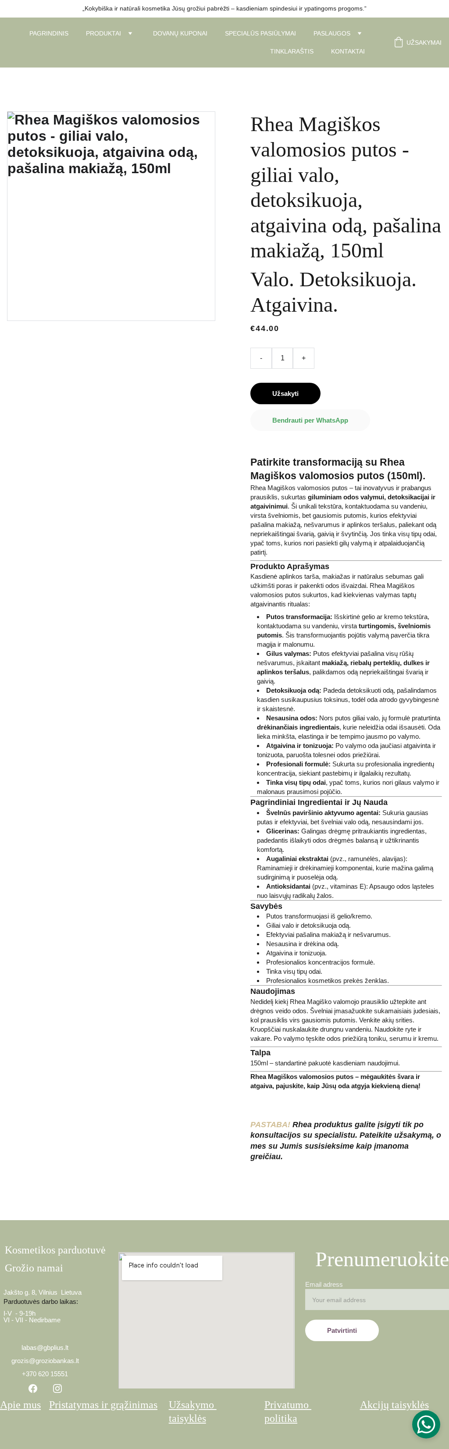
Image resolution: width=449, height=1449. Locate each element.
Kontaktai (348, 51)
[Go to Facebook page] (33, 1388)
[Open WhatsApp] (426, 1424)
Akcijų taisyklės (394, 1404)
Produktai (103, 33)
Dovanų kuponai (180, 33)
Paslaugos (332, 33)
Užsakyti (285, 393)
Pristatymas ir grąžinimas (103, 1404)
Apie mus (20, 1404)
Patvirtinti (342, 1330)
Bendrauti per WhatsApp (310, 420)
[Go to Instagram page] (57, 1388)
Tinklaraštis (292, 51)
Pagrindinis (48, 33)
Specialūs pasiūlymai (260, 33)
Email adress (324, 1284)
